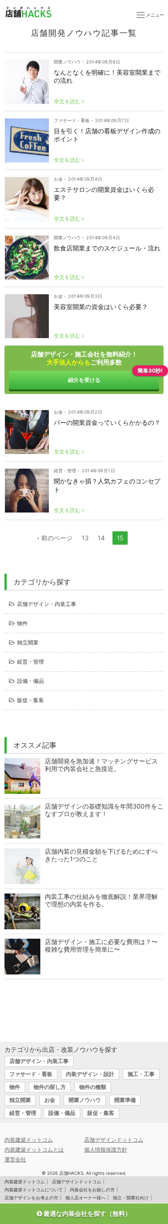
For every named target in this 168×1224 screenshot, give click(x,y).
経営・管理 (65, 470)
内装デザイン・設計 (90, 1074)
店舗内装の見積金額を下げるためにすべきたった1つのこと (101, 855)
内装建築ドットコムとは (34, 1149)
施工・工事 (141, 1074)
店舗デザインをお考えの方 (31, 1197)
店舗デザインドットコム (113, 1139)
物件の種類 (92, 1087)
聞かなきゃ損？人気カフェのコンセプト (107, 485)
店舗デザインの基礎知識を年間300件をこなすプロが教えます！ (104, 809)
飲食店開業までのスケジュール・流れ (107, 248)
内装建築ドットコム (28, 1139)
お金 (58, 179)
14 (101, 538)
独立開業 (28, 642)
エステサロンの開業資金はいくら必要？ (104, 193)
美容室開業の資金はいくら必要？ (101, 306)
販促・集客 (30, 700)
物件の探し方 (50, 1087)
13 (85, 538)
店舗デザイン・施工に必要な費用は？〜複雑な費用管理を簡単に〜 (101, 945)
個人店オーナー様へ (85, 1197)
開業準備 (125, 1100)
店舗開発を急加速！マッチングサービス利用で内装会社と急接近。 (101, 764)
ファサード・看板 (72, 120)
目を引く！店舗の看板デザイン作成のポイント (107, 135)
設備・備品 (30, 681)
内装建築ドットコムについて (33, 1189)
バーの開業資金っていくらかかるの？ (107, 422)
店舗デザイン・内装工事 (46, 604)
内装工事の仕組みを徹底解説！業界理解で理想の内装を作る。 (101, 900)
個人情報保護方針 (105, 1149)
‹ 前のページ (55, 538)
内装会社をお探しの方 (92, 1189)
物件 (22, 623)
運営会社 (15, 1159)
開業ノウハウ (67, 61)
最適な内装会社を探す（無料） (86, 1213)
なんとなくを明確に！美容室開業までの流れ (107, 76)
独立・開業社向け (131, 1197)
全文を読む (68, 101)
